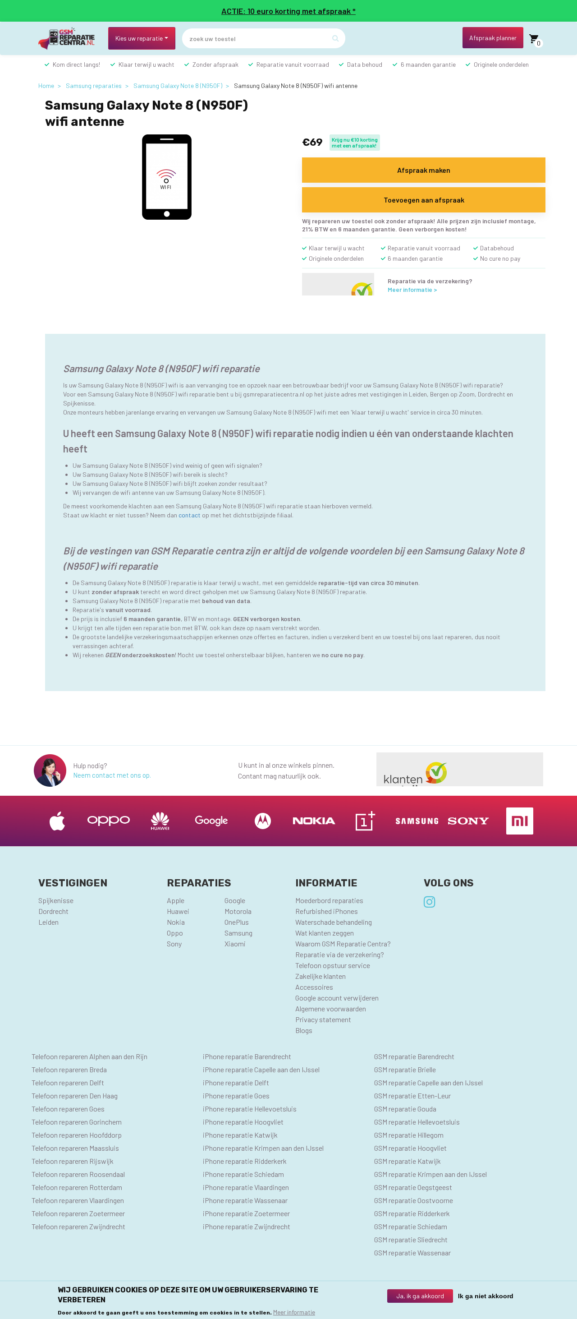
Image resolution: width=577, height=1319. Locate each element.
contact (190, 515)
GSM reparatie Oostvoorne (413, 1200)
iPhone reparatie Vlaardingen (246, 1187)
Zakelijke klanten (320, 976)
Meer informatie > (412, 289)
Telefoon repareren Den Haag (75, 1095)
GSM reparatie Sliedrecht (411, 1239)
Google (234, 900)
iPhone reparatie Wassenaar (245, 1200)
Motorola (238, 911)
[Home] (69, 38)
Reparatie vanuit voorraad (292, 64)
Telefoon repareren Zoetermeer (78, 1213)
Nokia (176, 922)
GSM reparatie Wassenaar (412, 1252)
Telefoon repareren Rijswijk (73, 1161)
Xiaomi (235, 943)
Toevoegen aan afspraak (424, 199)
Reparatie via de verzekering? (339, 954)
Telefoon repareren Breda (69, 1069)
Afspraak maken (423, 170)
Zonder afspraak (215, 64)
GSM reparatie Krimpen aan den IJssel (430, 1174)
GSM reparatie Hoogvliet (410, 1148)
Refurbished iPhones (326, 911)
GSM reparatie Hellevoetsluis (417, 1121)
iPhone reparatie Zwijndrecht (246, 1226)
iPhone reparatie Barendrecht (247, 1056)
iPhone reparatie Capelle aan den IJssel (261, 1069)
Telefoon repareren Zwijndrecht (78, 1226)
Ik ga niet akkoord (485, 1296)
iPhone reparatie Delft (236, 1082)
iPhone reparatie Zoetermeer (246, 1213)
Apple (175, 900)
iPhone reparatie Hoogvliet (243, 1121)
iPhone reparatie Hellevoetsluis (250, 1108)
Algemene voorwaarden (330, 1008)
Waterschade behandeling (333, 922)
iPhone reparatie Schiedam (243, 1174)
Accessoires (314, 986)
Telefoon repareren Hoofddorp (77, 1134)
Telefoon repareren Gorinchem (77, 1121)
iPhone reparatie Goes (236, 1095)
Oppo (175, 932)
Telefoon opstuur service (332, 965)
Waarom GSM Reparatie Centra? (343, 943)
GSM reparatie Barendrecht (414, 1056)
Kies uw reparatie (139, 38)
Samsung (238, 932)
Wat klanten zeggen (324, 932)
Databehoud (497, 248)
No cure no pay (500, 258)
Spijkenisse (55, 900)
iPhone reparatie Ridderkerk (245, 1161)
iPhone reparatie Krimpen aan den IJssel (263, 1148)
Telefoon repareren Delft (68, 1082)
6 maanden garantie (428, 64)
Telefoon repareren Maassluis (75, 1148)
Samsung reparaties (94, 85)
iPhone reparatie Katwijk (240, 1134)
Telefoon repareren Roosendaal (78, 1174)
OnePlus (236, 922)
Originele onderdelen (501, 64)
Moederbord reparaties (329, 900)
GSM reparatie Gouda (405, 1108)
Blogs (303, 1030)
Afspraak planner (493, 38)
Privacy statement (323, 1019)
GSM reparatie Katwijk (407, 1161)
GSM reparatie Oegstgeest (413, 1187)
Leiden (48, 922)
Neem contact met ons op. (112, 775)
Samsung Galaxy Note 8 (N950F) (177, 85)
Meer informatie (294, 1312)
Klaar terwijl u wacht (146, 64)
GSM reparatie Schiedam (410, 1226)
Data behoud (364, 64)
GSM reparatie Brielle (405, 1069)
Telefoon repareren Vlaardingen (78, 1200)
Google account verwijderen (337, 997)
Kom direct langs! (76, 64)
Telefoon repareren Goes (68, 1108)
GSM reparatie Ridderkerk (412, 1213)
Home (46, 85)
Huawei (178, 911)
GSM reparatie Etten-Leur (412, 1095)
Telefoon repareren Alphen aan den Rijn (89, 1056)
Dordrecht (53, 911)
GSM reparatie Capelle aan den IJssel (428, 1082)
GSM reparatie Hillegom (409, 1134)
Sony (174, 943)
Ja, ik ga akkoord (420, 1296)
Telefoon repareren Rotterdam (77, 1187)
